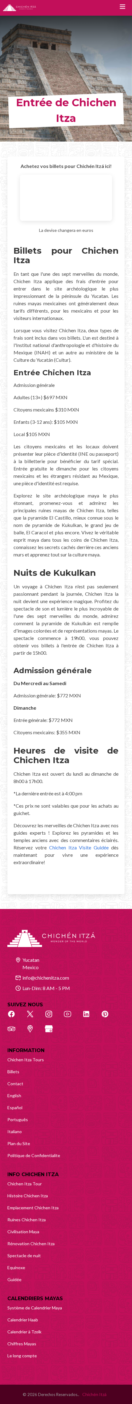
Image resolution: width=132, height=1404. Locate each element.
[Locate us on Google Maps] (33, 1032)
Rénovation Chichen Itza (31, 1243)
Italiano (14, 1131)
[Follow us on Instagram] (52, 1017)
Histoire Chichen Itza (27, 1195)
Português (17, 1119)
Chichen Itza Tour (24, 1183)
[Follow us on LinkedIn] (89, 1017)
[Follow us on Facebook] (14, 1017)
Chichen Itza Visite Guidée (79, 847)
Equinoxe (16, 1267)
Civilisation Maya (23, 1231)
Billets (13, 1071)
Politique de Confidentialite (33, 1155)
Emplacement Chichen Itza (33, 1207)
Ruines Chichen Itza (26, 1219)
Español (14, 1107)
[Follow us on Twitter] (33, 1017)
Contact (15, 1083)
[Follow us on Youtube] (71, 1017)
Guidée (14, 1279)
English (14, 1095)
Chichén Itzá (94, 1394)
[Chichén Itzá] (19, 8)
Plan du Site (18, 1143)
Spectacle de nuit (24, 1255)
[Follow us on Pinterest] (108, 1017)
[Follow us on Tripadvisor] (14, 1032)
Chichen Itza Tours (25, 1059)
